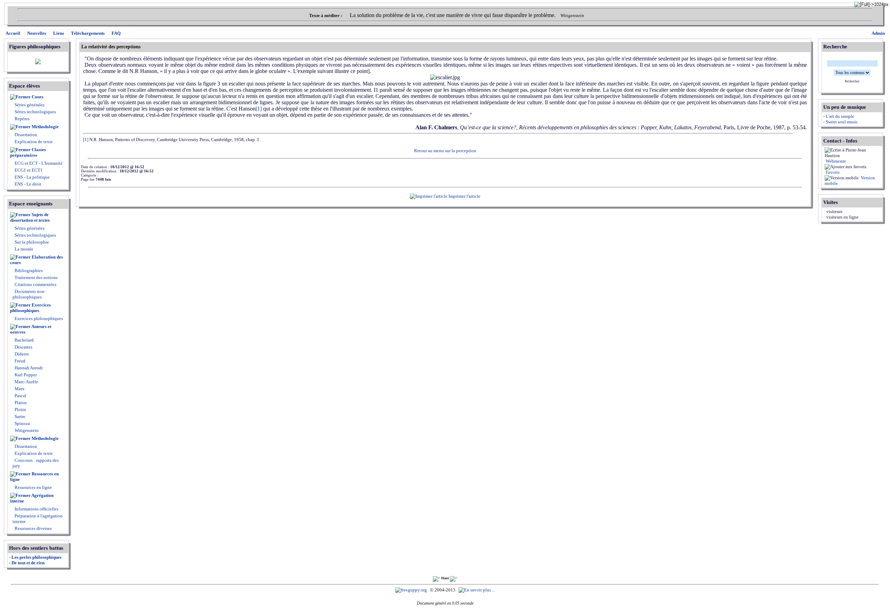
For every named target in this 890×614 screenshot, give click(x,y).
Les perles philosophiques (36, 557)
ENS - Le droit (27, 184)
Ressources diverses (33, 528)
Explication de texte (34, 141)
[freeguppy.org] (411, 589)
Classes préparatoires (28, 152)
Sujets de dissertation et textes (30, 217)
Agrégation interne (32, 498)
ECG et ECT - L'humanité (38, 163)
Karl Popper (25, 374)
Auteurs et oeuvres (30, 329)
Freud (19, 360)
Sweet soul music (842, 121)
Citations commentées (35, 284)
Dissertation (26, 134)
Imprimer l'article (463, 196)
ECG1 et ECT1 (28, 170)
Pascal (20, 395)
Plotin (20, 409)
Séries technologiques (35, 111)
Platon (20, 402)
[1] (259, 109)
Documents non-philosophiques (29, 294)
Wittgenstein (26, 430)
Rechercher (852, 81)
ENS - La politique (32, 177)
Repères (22, 118)
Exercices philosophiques (30, 307)
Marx (19, 388)
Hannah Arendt (28, 367)
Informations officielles (36, 508)
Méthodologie (45, 126)
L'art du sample (840, 116)
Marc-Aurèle (26, 381)
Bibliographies (29, 270)
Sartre (19, 416)
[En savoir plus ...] (477, 589)
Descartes (23, 347)
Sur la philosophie (32, 242)
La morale (23, 249)
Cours (37, 96)
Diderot (21, 354)
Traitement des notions (36, 277)
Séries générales (29, 104)
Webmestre (835, 161)
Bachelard (24, 340)
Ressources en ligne (34, 476)
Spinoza (22, 423)
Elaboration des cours (36, 259)
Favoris (832, 172)
